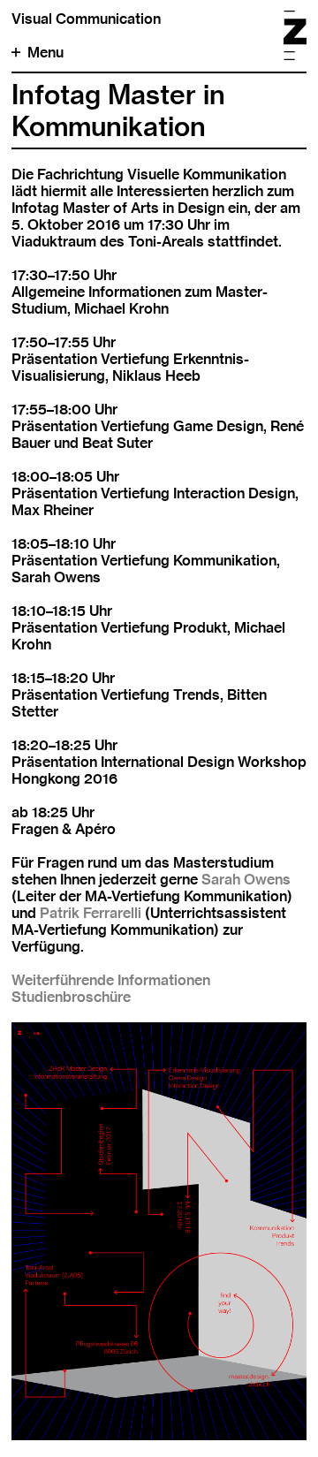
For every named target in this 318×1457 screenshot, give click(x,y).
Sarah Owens (246, 879)
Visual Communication (86, 19)
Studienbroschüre (71, 997)
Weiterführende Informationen (110, 980)
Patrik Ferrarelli (90, 913)
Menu (45, 52)
